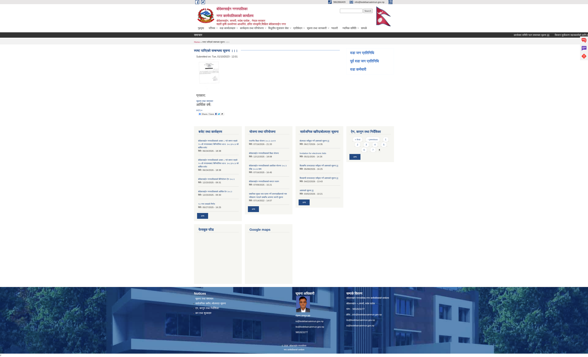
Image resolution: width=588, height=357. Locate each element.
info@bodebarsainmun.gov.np (367, 314)
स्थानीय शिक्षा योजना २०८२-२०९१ (262, 141)
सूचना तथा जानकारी (317, 28)
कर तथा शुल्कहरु (203, 313)
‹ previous (373, 139)
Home (197, 42)
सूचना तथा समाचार (204, 101)
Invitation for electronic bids (313, 153)
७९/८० (199, 110)
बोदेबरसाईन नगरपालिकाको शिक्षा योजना (264, 153)
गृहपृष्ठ (201, 28)
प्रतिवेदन (297, 28)
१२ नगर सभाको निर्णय (206, 204)
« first (357, 139)
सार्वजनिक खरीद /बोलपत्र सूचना (210, 303)
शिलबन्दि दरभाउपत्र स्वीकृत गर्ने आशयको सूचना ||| (319, 165)
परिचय (212, 28)
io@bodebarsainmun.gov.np (309, 321)
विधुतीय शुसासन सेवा (278, 28)
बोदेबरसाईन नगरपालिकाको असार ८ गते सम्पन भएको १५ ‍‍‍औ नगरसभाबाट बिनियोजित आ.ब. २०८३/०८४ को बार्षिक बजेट (218, 144)
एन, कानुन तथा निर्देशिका (207, 308)
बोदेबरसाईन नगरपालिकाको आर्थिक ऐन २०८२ (215, 191)
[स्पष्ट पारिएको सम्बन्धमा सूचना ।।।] (209, 75)
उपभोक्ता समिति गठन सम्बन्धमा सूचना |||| (519, 35)
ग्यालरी (334, 28)
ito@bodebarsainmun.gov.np (310, 326)
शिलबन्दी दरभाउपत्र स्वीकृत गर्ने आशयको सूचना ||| (319, 178)
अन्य (202, 216)
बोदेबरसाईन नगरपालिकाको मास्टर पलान (264, 181)
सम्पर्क (364, 28)
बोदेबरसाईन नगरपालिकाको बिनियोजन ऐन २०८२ (216, 179)
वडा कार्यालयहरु (227, 28)
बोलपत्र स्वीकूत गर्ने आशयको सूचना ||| (314, 141)
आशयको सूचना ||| (307, 190)
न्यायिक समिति (349, 28)
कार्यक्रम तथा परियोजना (252, 28)
